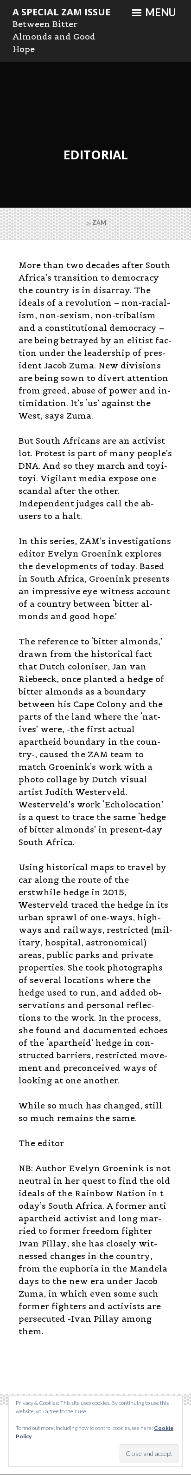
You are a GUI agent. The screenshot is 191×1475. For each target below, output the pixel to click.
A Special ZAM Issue (61, 12)
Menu (159, 12)
